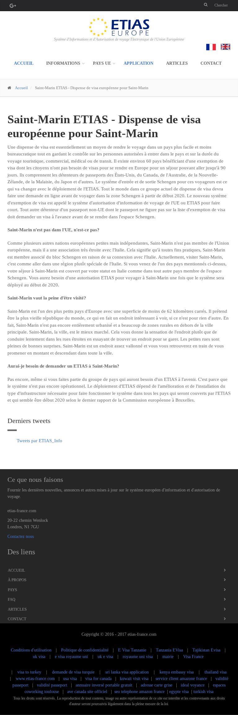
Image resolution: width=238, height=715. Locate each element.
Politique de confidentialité (84, 650)
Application (138, 63)
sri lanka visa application (127, 672)
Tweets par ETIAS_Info (39, 440)
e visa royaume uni (71, 656)
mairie (168, 656)
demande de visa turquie (73, 672)
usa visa (70, 678)
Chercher (221, 5)
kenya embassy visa (177, 672)
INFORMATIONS (63, 63)
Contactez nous (20, 536)
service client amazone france (181, 678)
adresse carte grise (156, 685)
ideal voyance (193, 685)
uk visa (39, 656)
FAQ (11, 599)
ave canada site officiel (87, 691)
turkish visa (203, 691)
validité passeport (52, 685)
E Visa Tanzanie (132, 650)
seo (117, 691)
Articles (177, 63)
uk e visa (105, 656)
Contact (211, 63)
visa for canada (99, 678)
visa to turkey (29, 672)
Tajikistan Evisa (206, 650)
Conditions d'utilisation (31, 650)
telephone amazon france (143, 691)
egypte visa (179, 691)
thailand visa (216, 672)
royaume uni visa (138, 656)
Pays (12, 589)
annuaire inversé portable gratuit (104, 685)
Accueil (23, 63)
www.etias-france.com (35, 678)
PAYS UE (102, 63)
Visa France (193, 656)
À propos (17, 580)
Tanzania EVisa (169, 650)
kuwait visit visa (134, 678)
